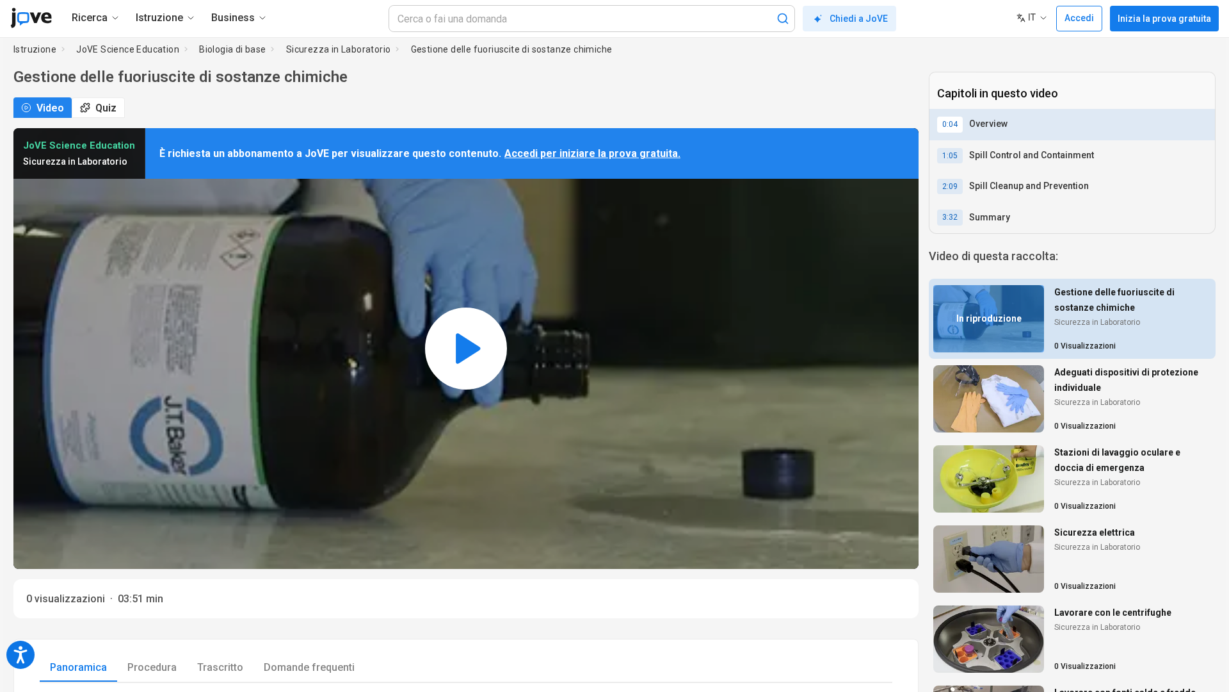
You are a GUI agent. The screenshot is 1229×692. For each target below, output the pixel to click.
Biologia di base (232, 49)
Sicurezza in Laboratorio (338, 49)
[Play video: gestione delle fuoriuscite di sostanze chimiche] (466, 348)
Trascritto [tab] (220, 667)
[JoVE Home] (31, 18)
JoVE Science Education (127, 49)
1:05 (950, 155)
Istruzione (34, 49)
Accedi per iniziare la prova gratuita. (592, 153)
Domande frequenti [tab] (309, 667)
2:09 (950, 186)
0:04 (950, 124)
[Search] (782, 18)
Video (50, 108)
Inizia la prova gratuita (1164, 18)
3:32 (950, 217)
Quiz (105, 108)
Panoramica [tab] (78, 667)
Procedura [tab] (152, 667)
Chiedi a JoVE (859, 18)
